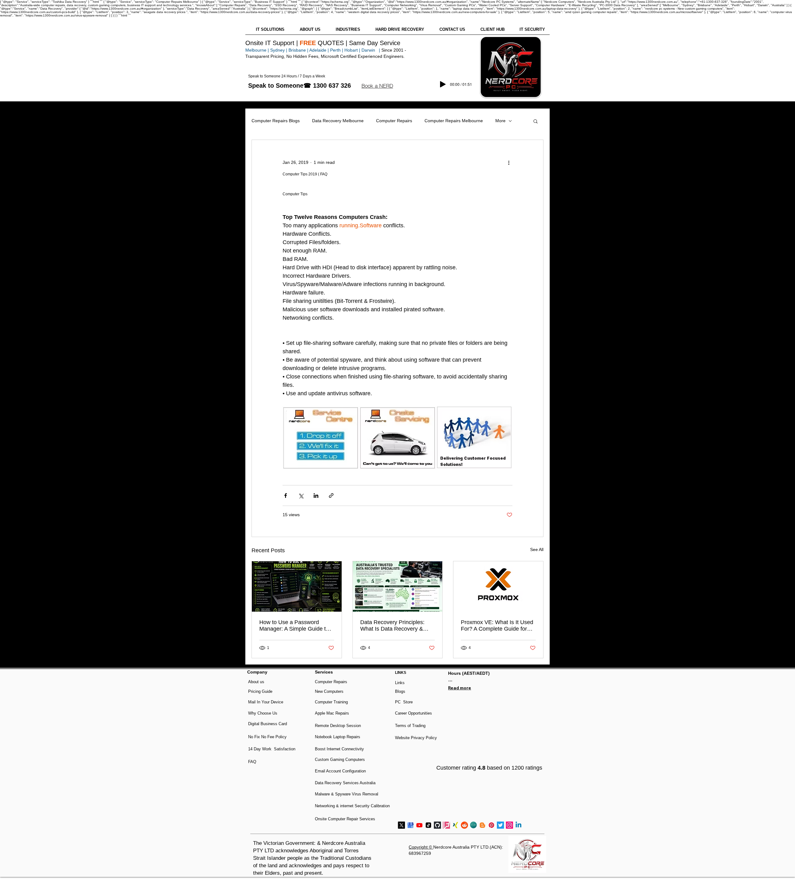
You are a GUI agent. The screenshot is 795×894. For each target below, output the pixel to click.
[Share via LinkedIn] (316, 495)
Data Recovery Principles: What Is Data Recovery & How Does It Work (392, 625)
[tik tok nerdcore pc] (428, 825)
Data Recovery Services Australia (345, 783)
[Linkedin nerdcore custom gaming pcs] (518, 825)
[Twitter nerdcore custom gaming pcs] (500, 825)
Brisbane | (298, 50)
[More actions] (508, 162)
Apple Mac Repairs (332, 713)
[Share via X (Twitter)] (301, 495)
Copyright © (421, 847)
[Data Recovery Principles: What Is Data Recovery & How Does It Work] (398, 586)
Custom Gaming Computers (340, 759)
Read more (459, 688)
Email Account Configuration (340, 771)
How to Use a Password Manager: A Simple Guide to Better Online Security (294, 625)
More (500, 120)
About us (256, 681)
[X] (401, 825)
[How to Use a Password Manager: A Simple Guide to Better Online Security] (297, 586)
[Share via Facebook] (285, 495)
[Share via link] (331, 495)
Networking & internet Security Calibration (352, 806)
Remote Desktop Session (338, 725)
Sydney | (278, 50)
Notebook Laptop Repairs (338, 736)
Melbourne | (257, 50)
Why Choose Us (262, 713)
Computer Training (331, 702)
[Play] (443, 84)
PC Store (404, 702)
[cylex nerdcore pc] (473, 825)
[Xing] (455, 825)
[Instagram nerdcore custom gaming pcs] (509, 825)
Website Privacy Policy (416, 737)
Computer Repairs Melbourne (454, 120)
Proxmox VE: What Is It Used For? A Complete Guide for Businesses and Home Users (497, 625)
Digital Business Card (267, 723)
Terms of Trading (410, 725)
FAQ (252, 761)
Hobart (351, 50)
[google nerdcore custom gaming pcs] (410, 825)
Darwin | (371, 50)
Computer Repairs (394, 120)
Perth (335, 50)
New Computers (329, 691)
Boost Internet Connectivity (339, 749)
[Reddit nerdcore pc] (464, 825)
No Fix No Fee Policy (267, 736)
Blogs (400, 691)
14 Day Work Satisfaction (271, 749)
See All (536, 549)
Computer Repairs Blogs (276, 120)
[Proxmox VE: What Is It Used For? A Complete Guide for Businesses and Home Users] (498, 586)
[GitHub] (437, 825)
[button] (377, 85)
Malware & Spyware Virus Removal (346, 794)
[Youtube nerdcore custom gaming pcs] (419, 825)
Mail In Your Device (266, 702)
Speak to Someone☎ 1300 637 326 (299, 85)
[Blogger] (482, 825)
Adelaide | (319, 50)
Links (400, 682)
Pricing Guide (260, 691)
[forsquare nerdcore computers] (446, 825)
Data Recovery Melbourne (338, 120)
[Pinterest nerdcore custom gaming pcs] (491, 825)
